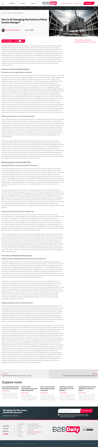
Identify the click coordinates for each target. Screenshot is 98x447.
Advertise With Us (66, 3)
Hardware (40, 8)
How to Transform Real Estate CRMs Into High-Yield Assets (47, 388)
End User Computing (80, 8)
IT (2, 3)
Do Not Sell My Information (31, 443)
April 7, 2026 (29, 30)
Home (2, 13)
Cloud (12, 8)
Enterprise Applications (32, 424)
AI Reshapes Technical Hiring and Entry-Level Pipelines (67, 388)
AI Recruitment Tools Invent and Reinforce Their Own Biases (87, 388)
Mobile (32, 8)
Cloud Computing (78, 42)
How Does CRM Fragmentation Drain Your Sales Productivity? (29, 388)
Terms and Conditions (20, 443)
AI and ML (4, 8)
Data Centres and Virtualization (15, 13)
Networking (68, 8)
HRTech (22, 3)
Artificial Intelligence (79, 40)
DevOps (59, 8)
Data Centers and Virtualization (34, 432)
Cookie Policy (6, 443)
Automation (88, 40)
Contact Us (90, 443)
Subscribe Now (86, 411)
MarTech (11, 3)
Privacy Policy (12, 443)
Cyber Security (22, 8)
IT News (5, 434)
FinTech (33, 3)
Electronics (87, 42)
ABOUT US (78, 3)
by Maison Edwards (13, 30)
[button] (94, 8)
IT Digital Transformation (32, 428)
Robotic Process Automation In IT (34, 426)
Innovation (93, 42)
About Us (85, 443)
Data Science (50, 8)
